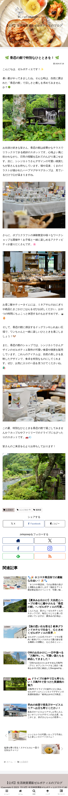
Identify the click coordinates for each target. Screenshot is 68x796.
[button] (55, 523)
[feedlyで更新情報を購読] (18, 556)
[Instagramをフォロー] (49, 548)
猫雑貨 (38, 510)
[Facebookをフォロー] (18, 548)
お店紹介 (10, 510)
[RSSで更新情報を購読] (49, 556)
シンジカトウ (25, 510)
